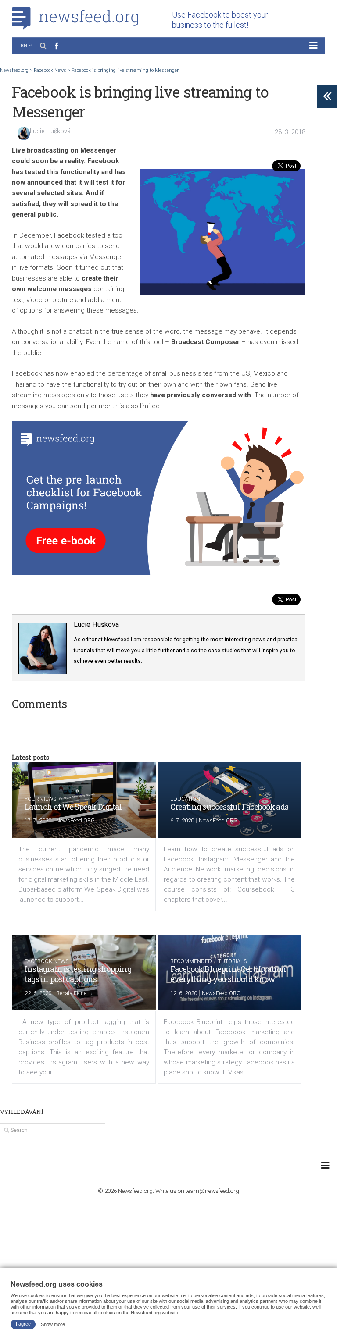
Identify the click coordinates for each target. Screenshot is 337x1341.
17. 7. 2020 (38, 820)
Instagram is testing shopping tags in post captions (78, 974)
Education (185, 799)
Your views (40, 799)
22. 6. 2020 (38, 993)
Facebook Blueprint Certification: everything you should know (228, 974)
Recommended (191, 961)
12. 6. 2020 (183, 993)
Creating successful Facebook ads (229, 806)
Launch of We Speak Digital (73, 806)
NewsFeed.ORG (75, 820)
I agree (23, 1324)
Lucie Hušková (50, 131)
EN (24, 46)
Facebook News (46, 961)
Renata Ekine (71, 993)
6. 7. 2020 (182, 820)
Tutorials (232, 961)
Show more (53, 1324)
